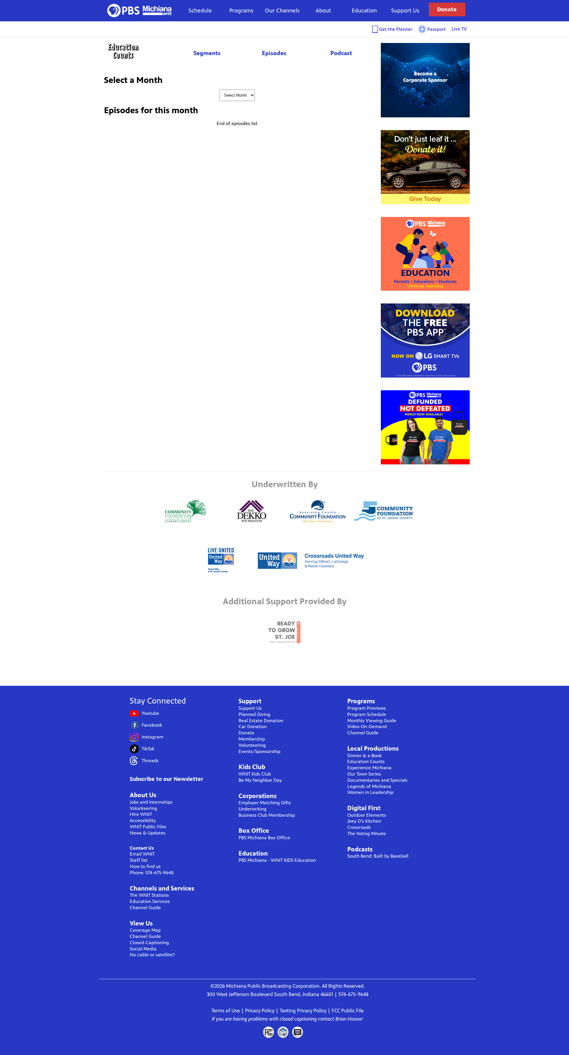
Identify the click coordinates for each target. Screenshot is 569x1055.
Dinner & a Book (364, 755)
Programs (241, 10)
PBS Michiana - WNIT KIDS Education (277, 860)
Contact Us (142, 848)
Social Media (143, 949)
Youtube (150, 713)
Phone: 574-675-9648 (152, 872)
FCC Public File (348, 1011)
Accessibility (143, 820)
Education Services (150, 901)
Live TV (459, 29)
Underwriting (252, 809)
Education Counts (136, 51)
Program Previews (366, 708)
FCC (268, 1032)
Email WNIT (142, 854)
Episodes (274, 53)
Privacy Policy (259, 1011)
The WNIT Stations (149, 895)
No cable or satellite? (152, 955)
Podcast (341, 53)
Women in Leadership (370, 792)
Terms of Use (225, 1011)
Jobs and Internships (151, 802)
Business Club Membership (267, 815)
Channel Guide (145, 907)
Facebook (152, 725)
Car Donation (253, 726)
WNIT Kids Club (255, 774)
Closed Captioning (298, 1032)
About (323, 10)
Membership (252, 739)
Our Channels (282, 10)
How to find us (145, 866)
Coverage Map (145, 930)
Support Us (405, 10)
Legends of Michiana (369, 786)
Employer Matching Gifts (265, 802)
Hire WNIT (141, 814)
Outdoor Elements (366, 815)
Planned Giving (254, 714)
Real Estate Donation (261, 720)
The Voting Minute (366, 833)
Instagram (152, 737)
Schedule (200, 10)
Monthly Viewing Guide (371, 720)
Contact (283, 1032)
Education (364, 10)
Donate (447, 9)
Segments (207, 53)
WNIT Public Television (139, 10)
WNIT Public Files (148, 826)
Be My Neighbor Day (260, 780)
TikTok (148, 749)
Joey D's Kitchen (364, 821)
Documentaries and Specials (377, 780)
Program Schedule (366, 714)
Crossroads (359, 827)
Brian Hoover (349, 1019)
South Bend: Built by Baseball (377, 856)
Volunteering (143, 808)
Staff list (139, 860)
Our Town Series (364, 774)
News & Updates (147, 833)
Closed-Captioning (149, 942)
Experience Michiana (369, 768)
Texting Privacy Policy (303, 1011)
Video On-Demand (367, 726)
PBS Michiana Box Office (264, 837)
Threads (150, 760)
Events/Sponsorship (259, 751)
